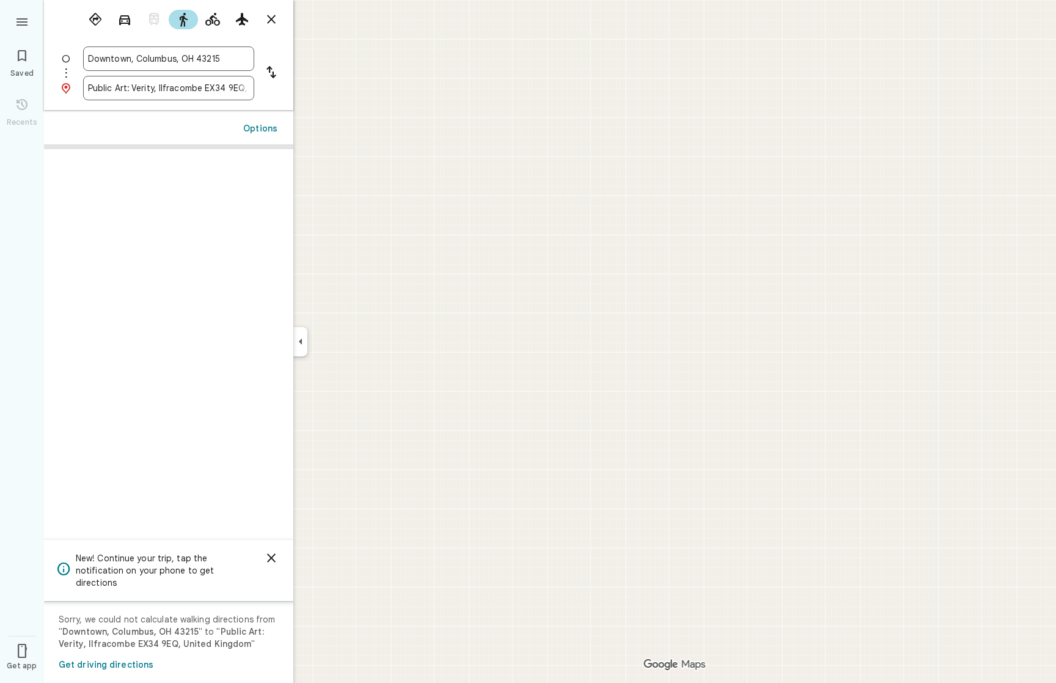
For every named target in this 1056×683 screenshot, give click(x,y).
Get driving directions (106, 664)
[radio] (95, 19)
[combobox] (168, 58)
